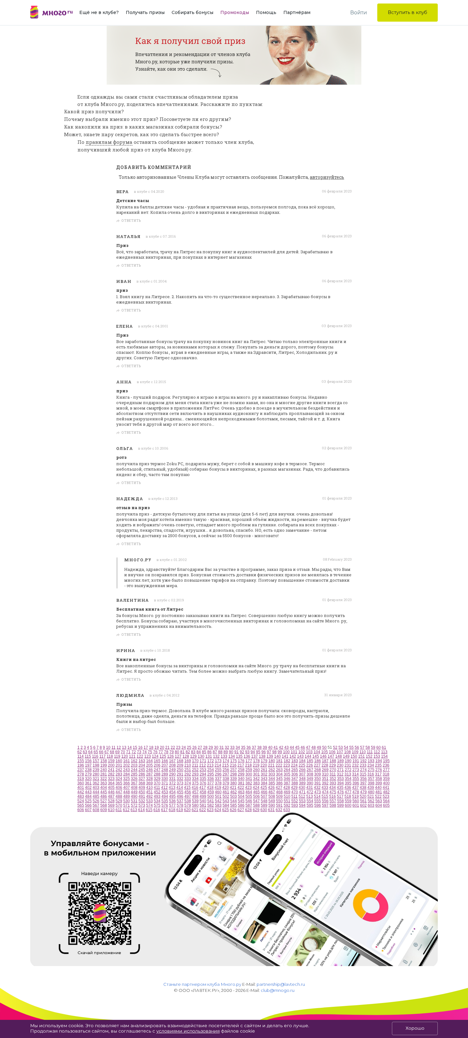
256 (226, 770)
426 (271, 787)
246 (149, 770)
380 (233, 783)
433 (325, 787)
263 (279, 770)
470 (294, 792)
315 (363, 774)
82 (188, 752)
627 (241, 810)
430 (302, 787)
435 (340, 787)
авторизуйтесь (327, 177)
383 (256, 783)
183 (294, 761)
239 (96, 770)
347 (294, 778)
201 (119, 765)
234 (370, 765)
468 (279, 792)
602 (363, 805)
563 (378, 801)
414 (179, 787)
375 (195, 783)
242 (119, 770)
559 (348, 801)
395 (348, 783)
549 (271, 801)
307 (302, 774)
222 (279, 765)
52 (335, 747)
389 (302, 783)
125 (163, 756)
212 (202, 765)
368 (141, 783)
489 (126, 796)
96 (263, 752)
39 (265, 747)
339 (233, 778)
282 (111, 774)
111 (370, 752)
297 (226, 774)
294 (203, 774)
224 (294, 765)
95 (258, 752)
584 (226, 805)
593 (294, 805)
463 (241, 792)
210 (187, 765)
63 (85, 752)
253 (203, 770)
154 (384, 756)
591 (279, 805)
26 (194, 747)
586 (241, 805)
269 (325, 770)
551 (287, 801)
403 (96, 787)
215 (225, 765)
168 (180, 761)
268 (317, 770)
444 (96, 792)
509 (279, 796)
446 (111, 792)
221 (271, 765)
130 (201, 756)
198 (96, 765)
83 (193, 752)
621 (195, 810)
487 (111, 796)
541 (210, 801)
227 (317, 765)
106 (332, 752)
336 (210, 778)
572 (134, 805)
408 (134, 787)
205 (149, 765)
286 (141, 774)
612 (126, 810)
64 (90, 752)
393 (333, 783)
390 (310, 783)
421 (233, 787)
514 (317, 796)
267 (310, 770)
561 (363, 801)
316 (370, 774)
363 (103, 783)
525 (88, 801)
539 (195, 801)
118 (110, 756)
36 (248, 747)
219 (256, 765)
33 (232, 747)
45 (297, 747)
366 (126, 783)
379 (226, 783)
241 (111, 770)
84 (198, 752)
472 (310, 792)
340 (241, 778)
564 (386, 801)
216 (233, 765)
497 (187, 796)
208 (172, 765)
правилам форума (109, 142)
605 (386, 805)
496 (180, 796)
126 (170, 756)
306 (294, 774)
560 (355, 801)
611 (119, 810)
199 (103, 765)
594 (302, 805)
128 (185, 756)
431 (309, 787)
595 (310, 805)
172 (210, 761)
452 (157, 792)
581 (203, 805)
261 (264, 770)
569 (111, 805)
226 (309, 765)
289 (164, 774)
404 (103, 787)
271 (340, 770)
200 (111, 765)
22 (173, 747)
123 (147, 756)
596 (317, 805)
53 (340, 747)
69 (117, 752)
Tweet (344, 221)
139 (269, 756)
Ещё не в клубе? (99, 12)
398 (371, 783)
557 (333, 801)
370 (157, 783)
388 (294, 783)
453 (164, 792)
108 (347, 752)
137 (254, 756)
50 (324, 747)
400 (386, 783)
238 (88, 770)
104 (317, 752)
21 (167, 747)
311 (333, 774)
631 (271, 810)
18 (151, 747)
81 (182, 752)
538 (187, 801)
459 (210, 792)
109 (355, 752)
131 (208, 756)
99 (280, 752)
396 (355, 783)
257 (233, 770)
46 (303, 747)
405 (111, 787)
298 (233, 774)
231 (347, 765)
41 (275, 747)
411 (157, 787)
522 (378, 796)
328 (149, 778)
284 (126, 774)
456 (187, 792)
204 (141, 765)
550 (279, 801)
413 (172, 787)
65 (96, 752)
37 (254, 747)
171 (203, 761)
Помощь (266, 12)
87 (215, 752)
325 (126, 778)
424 (256, 787)
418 (210, 787)
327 (141, 778)
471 (302, 792)
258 (241, 770)
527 (103, 801)
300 (248, 774)
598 (333, 805)
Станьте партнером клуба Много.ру (202, 984)
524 (80, 801)
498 (195, 796)
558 (340, 801)
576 (164, 805)
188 (333, 761)
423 (248, 787)
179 (264, 761)
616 (156, 810)
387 (287, 783)
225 (302, 765)
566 (88, 805)
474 (325, 792)
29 (211, 747)
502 (226, 796)
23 (178, 747)
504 (241, 796)
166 (164, 761)
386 (279, 783)
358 (378, 778)
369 (149, 783)
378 (218, 783)
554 (310, 801)
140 (277, 756)
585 (233, 805)
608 (96, 810)
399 (378, 783)
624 (218, 810)
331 (172, 778)
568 (103, 805)
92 (242, 752)
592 (287, 805)
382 (248, 783)
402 (88, 787)
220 (263, 765)
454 (172, 792)
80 (177, 752)
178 (256, 761)
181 (279, 761)
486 (103, 796)
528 (111, 801)
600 (348, 805)
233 (363, 765)
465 (256, 792)
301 (256, 774)
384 (264, 783)
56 (357, 747)
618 (172, 810)
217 (241, 765)
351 (325, 778)
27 (200, 747)
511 (294, 796)
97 (269, 752)
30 (216, 747)
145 (315, 756)
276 (378, 770)
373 (180, 783)
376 (203, 783)
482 (386, 792)
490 (134, 796)
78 (166, 752)
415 (187, 787)
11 (113, 747)
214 (218, 765)
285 (134, 774)
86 (209, 752)
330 (164, 778)
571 (126, 805)
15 (135, 747)
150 (354, 756)
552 (294, 801)
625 (225, 810)
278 (80, 774)
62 (79, 752)
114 (80, 756)
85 (204, 752)
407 (126, 787)
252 (195, 770)
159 (111, 761)
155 (80, 761)
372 (172, 783)
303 (271, 774)
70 (123, 752)
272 (348, 770)
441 (386, 787)
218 (248, 765)
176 (241, 761)
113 (384, 752)
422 (241, 787)
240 (103, 770)
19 (156, 747)
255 (218, 770)
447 (119, 792)
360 (80, 783)
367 (134, 783)
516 (332, 796)
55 (351, 747)
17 (146, 747)
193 (371, 761)
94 (253, 752)
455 (180, 792)
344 (271, 778)
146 (323, 756)
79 (171, 752)
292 (187, 774)
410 (149, 787)
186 (317, 761)
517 (340, 796)
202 (126, 765)
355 (355, 778)
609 (103, 810)
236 (386, 765)
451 (149, 792)
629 (256, 810)
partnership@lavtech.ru (281, 984)
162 (134, 761)
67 (106, 752)
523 (386, 796)
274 (363, 770)
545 (241, 801)
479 (363, 792)
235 (378, 765)
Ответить (131, 221)
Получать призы (145, 12)
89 (225, 752)
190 (348, 761)
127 (178, 756)
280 (96, 774)
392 (325, 783)
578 (180, 805)
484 (88, 796)
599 (340, 805)
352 (333, 778)
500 (210, 796)
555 (317, 801)
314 (355, 774)
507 (264, 796)
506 (256, 796)
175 (233, 761)
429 (294, 787)
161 (126, 761)
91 (236, 752)
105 (324, 752)
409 (141, 787)
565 (80, 805)
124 (155, 756)
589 (264, 805)
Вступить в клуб (407, 12)
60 (378, 747)
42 (281, 747)
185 (310, 761)
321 (96, 778)
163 (141, 761)
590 (271, 805)
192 (363, 761)
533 (149, 801)
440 (378, 787)
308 (310, 774)
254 (210, 770)
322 (103, 778)
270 (333, 770)
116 (95, 756)
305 (287, 774)
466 (264, 792)
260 (256, 770)
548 (264, 801)
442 (80, 792)
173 (218, 761)
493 (157, 796)
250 (180, 770)
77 (161, 752)
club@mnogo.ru (277, 990)
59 (373, 747)
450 (141, 792)
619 (179, 810)
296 (218, 774)
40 (270, 747)
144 (308, 756)
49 (319, 747)
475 (333, 792)
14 (129, 747)
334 (195, 778)
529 (119, 801)
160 (119, 761)
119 (117, 756)
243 (126, 770)
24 (183, 747)
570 (119, 805)
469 (287, 792)
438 (363, 787)
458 (203, 792)
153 (376, 756)
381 (241, 783)
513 (309, 796)
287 (149, 774)
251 (187, 770)
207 (164, 765)
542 (218, 801)
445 (103, 792)
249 (172, 770)
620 (187, 810)
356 (363, 778)
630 (263, 810)
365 (119, 783)
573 (141, 805)
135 (239, 756)
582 (210, 805)
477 (348, 792)
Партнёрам (296, 12)
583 (218, 805)
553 (302, 801)
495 (172, 796)
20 (162, 747)
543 (226, 801)
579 (187, 805)
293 (195, 774)
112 (377, 752)
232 (355, 765)
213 (210, 765)
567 (96, 805)
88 (220, 752)
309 (317, 774)
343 (264, 778)
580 (195, 805)
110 (362, 752)
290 (172, 774)
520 (363, 796)
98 (274, 752)
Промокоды (234, 12)
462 (233, 792)
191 (355, 761)
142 (292, 756)
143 (300, 756)
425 (263, 787)
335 (203, 778)
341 (248, 778)
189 (340, 761)
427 (279, 787)
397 (363, 783)
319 (80, 778)
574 (149, 805)
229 (332, 765)
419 (218, 787)
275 (371, 770)
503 (233, 796)
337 (218, 778)
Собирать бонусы (192, 12)
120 (124, 756)
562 (371, 801)
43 (286, 747)
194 (378, 761)
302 (264, 774)
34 (238, 747)
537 (180, 801)
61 (384, 747)
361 (88, 783)
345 (279, 778)
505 (248, 796)
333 (187, 778)
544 (233, 801)
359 (386, 778)
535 (164, 801)
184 (302, 761)
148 (338, 756)
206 (157, 765)
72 (133, 752)
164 (149, 761)
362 (96, 783)
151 (361, 756)
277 (386, 770)
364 (111, 783)
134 (231, 756)
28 (205, 747)
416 (195, 787)
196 (80, 765)
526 (96, 801)
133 (224, 756)
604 (378, 805)
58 (367, 747)
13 (124, 747)
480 (371, 792)
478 (355, 792)
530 (126, 801)
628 (248, 810)
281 (103, 774)
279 (88, 774)
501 (218, 796)
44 (292, 747)
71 (128, 752)
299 (241, 774)
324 (119, 778)
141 (285, 756)
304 (279, 774)
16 (140, 747)
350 (317, 778)
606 (80, 810)
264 (287, 770)
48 (313, 747)
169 (187, 761)
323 (111, 778)
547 (256, 801)
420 (225, 787)
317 (378, 774)
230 (340, 765)
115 (88, 756)
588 (256, 805)
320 (88, 778)
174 (226, 761)
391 (317, 783)
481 (378, 792)
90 (231, 752)
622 (202, 810)
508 (271, 796)
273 (355, 770)
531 (134, 801)
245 (141, 770)
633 (286, 810)
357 (371, 778)
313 (347, 774)
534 (157, 801)
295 (210, 774)
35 (243, 747)
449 (134, 792)
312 (340, 774)
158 (103, 761)
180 (271, 761)
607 (88, 810)
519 (355, 796)
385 (271, 783)
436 (347, 787)
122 (140, 756)
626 (233, 810)
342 (256, 778)
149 (346, 756)
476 (340, 792)
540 (203, 801)
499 (203, 796)
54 (346, 747)
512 (302, 796)
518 (347, 796)
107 (340, 752)
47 (308, 747)
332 (180, 778)
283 (119, 774)
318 (386, 774)
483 (80, 796)
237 (80, 770)
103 (309, 752)
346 (287, 778)
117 (102, 756)
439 (370, 787)
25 (189, 747)
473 (317, 792)
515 (325, 796)
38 (259, 747)
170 (195, 761)
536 (172, 801)
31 (221, 747)
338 (226, 778)
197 (88, 765)
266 (302, 770)
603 (371, 805)
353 (340, 778)
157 (96, 761)
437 (355, 787)
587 (248, 805)
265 (294, 770)
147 (331, 756)
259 (248, 770)
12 (119, 747)
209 (180, 765)
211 (195, 765)
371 (164, 783)
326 (134, 778)
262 (271, 770)
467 (271, 792)
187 (325, 761)
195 (386, 761)
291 (180, 774)
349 (310, 778)
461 (226, 792)
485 (96, 796)
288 (157, 774)
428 (286, 787)
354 (348, 778)
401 (80, 787)
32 (227, 747)
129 (193, 756)
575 (157, 805)
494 (164, 796)
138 (262, 756)
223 (286, 765)
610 (111, 810)
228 (325, 765)
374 (187, 783)
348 (302, 778)
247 (157, 770)
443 (88, 792)
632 (279, 810)
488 (119, 796)
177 (248, 761)
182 (287, 761)
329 (157, 778)
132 (216, 756)
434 (332, 787)
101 (294, 752)
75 (150, 752)
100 (286, 752)
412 (164, 787)
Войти (358, 13)
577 (172, 805)
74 (144, 752)
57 (362, 747)
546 (248, 801)
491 (141, 796)
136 (247, 756)
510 (287, 796)
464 (248, 792)
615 (149, 810)
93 (247, 752)
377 (210, 783)
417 (202, 787)
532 (141, 801)
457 (195, 792)
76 (155, 752)
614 (141, 810)
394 (340, 783)
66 (101, 752)
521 (370, 796)
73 (139, 752)
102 (301, 752)
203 (134, 765)
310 (325, 774)
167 (172, 761)
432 (317, 787)
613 (134, 810)
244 (134, 770)
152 (369, 756)
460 (218, 792)
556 (325, 801)
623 (210, 810)
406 (119, 787)
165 (157, 761)
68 (112, 752)
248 (164, 770)
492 (149, 796)
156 (88, 761)
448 (126, 792)
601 (355, 805)
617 (164, 810)
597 (325, 805)
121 (132, 756)
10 (108, 747)
